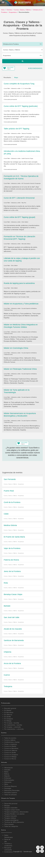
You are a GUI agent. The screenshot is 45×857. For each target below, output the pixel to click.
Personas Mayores (10, 786)
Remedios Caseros (10, 792)
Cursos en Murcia (10, 759)
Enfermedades (9, 780)
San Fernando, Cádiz (23, 297)
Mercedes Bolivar (26, 243)
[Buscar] (22, 61)
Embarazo (7, 778)
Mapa (16, 77)
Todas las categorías (11, 826)
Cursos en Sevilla (10, 752)
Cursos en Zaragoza (11, 754)
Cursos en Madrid (10, 746)
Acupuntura (13, 12)
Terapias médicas (10, 818)
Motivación (7, 782)
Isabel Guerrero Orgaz (27, 158)
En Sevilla (7, 716)
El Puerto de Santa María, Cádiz (26, 276)
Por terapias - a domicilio (12, 727)
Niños (6, 784)
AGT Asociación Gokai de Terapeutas (31, 183)
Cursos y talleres (9, 740)
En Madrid (7, 710)
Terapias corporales (10, 807)
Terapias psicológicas (11, 820)
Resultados (7, 77)
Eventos (9, 10)
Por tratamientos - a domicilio (14, 729)
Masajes (7, 805)
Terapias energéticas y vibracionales (16, 812)
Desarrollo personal (10, 803)
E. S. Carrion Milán (26, 88)
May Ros (24, 202)
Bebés (6, 772)
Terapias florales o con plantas (14, 814)
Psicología (7, 788)
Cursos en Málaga (10, 756)
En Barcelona (8, 712)
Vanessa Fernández (27, 133)
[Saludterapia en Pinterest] (42, 851)
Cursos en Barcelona (11, 748)
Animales (7, 770)
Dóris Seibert (25, 111)
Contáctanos (8, 852)
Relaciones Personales (11, 790)
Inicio (3, 10)
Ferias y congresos (10, 744)
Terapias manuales (10, 816)
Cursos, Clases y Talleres (22, 10)
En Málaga (7, 721)
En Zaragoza (8, 719)
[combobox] (22, 44)
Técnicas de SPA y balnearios (14, 822)
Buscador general (10, 708)
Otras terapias (9, 824)
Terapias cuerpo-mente (12, 810)
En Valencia (8, 714)
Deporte (7, 776)
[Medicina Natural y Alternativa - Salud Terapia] (22, 3)
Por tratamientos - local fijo (13, 725)
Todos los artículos (10, 794)
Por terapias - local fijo (11, 723)
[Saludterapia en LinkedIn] (38, 851)
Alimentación (8, 767)
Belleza (6, 774)
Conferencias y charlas (11, 742)
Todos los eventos (10, 738)
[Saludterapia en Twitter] (42, 847)
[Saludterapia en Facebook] (38, 847)
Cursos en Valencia (10, 750)
